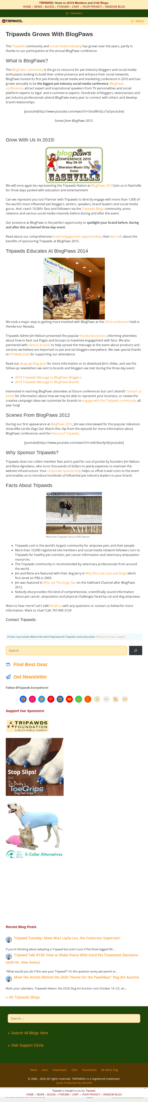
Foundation (89, 1070)
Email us (56, 606)
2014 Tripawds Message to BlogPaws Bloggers (48, 377)
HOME (27, 6)
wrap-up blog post (33, 363)
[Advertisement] (74, 892)
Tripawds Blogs (93, 209)
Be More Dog (109, 1070)
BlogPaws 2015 (102, 185)
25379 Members (76, 3)
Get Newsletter (30, 676)
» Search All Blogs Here (28, 1033)
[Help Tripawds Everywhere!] (27, 731)
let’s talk (116, 236)
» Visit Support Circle (26, 1045)
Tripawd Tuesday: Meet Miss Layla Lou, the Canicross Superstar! (67, 938)
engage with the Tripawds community (109, 400)
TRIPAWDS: (46, 3)
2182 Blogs (100, 3)
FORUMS (63, 6)
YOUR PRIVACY (92, 6)
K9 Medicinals (19, 354)
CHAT (75, 6)
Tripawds (18, 46)
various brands (39, 345)
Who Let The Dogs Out (59, 582)
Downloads (60, 1070)
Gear (45, 1070)
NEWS (38, 6)
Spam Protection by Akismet (74, 1083)
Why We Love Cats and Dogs (106, 573)
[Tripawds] (13, 21)
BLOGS (49, 6)
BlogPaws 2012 (61, 424)
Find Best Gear (30, 664)
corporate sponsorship (64, 471)
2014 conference (117, 322)
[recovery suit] (35, 858)
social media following (66, 46)
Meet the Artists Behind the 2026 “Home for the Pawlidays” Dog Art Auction (76, 977)
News (33, 1070)
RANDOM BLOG (115, 6)
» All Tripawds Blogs (23, 997)
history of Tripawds (65, 433)
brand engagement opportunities (77, 236)
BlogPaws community (27, 70)
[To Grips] (35, 795)
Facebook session (93, 336)
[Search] (135, 650)
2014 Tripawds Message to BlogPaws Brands (47, 382)
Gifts (74, 1070)
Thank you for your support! (110, 636)
